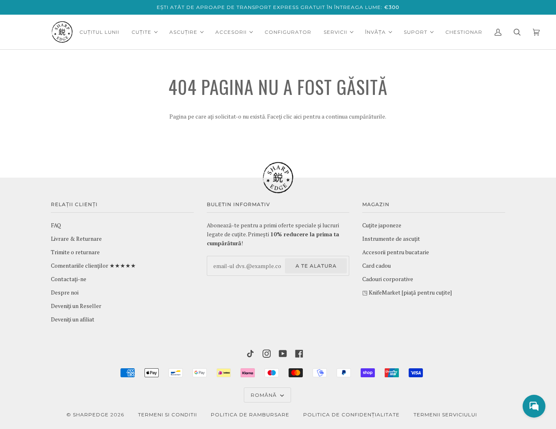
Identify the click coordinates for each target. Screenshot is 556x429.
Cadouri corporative (387, 279)
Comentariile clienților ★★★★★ (93, 265)
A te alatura (316, 266)
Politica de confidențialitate (351, 414)
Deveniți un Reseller (76, 306)
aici (297, 116)
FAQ (56, 225)
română (264, 395)
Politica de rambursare (250, 414)
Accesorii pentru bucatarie (395, 252)
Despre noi (65, 292)
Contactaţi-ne (68, 279)
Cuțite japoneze (381, 225)
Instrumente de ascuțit (391, 238)
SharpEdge (91, 414)
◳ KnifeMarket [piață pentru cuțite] (407, 292)
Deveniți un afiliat (72, 319)
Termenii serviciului (445, 414)
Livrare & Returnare (76, 238)
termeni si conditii (167, 414)
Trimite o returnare (75, 252)
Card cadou (376, 265)
